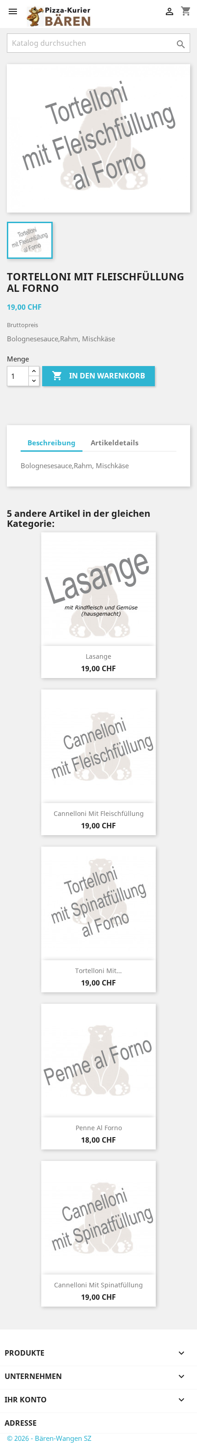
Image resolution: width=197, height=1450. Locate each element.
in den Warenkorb (98, 375)
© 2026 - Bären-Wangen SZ (49, 1438)
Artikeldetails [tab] (114, 442)
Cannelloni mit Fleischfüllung (99, 813)
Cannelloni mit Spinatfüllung (98, 1284)
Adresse (21, 1423)
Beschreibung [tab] (51, 442)
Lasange (98, 656)
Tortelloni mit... (98, 970)
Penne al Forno (99, 1127)
